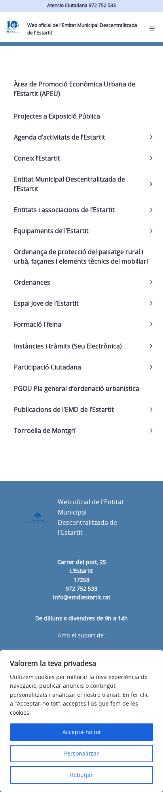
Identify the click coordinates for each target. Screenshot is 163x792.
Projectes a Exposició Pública (57, 116)
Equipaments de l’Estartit (51, 230)
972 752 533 (81, 588)
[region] (81, 721)
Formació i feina (37, 324)
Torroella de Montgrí (45, 430)
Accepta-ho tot (82, 732)
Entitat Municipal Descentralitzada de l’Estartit (69, 184)
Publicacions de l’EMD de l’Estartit (64, 409)
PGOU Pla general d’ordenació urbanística (76, 388)
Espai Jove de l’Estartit (46, 303)
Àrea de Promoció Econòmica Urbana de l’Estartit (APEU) (74, 89)
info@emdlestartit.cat (81, 597)
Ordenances (32, 282)
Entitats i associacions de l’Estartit (64, 209)
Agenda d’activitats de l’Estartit (59, 137)
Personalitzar (81, 753)
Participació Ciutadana (47, 367)
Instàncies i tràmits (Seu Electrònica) (68, 346)
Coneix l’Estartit (37, 158)
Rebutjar (81, 775)
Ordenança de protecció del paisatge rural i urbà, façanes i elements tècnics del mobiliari (81, 256)
